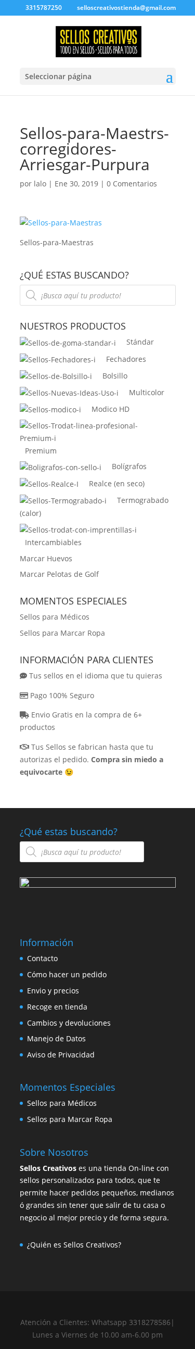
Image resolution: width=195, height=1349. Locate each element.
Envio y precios (53, 990)
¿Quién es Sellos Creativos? (74, 1245)
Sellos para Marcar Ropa (62, 633)
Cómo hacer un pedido (67, 974)
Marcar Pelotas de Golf (59, 574)
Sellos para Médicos (54, 617)
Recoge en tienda (57, 1007)
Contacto (42, 958)
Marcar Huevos (46, 558)
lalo (40, 183)
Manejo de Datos (56, 1038)
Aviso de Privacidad (61, 1055)
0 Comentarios (132, 183)
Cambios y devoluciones (69, 1023)
